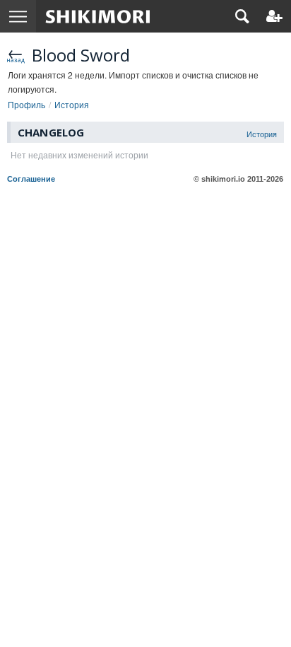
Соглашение (31, 179)
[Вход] (274, 16)
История (262, 133)
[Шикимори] (98, 16)
